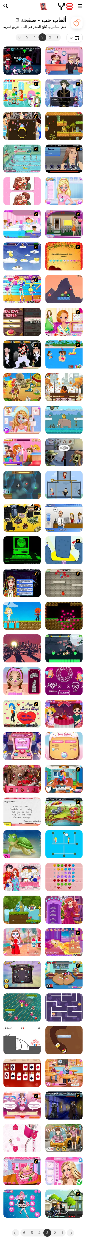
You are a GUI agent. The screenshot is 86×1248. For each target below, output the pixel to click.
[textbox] (74, 38)
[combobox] (75, 38)
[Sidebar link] (80, 6)
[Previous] (70, 1232)
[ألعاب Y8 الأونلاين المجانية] (65, 6)
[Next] (15, 1232)
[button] (11, 26)
